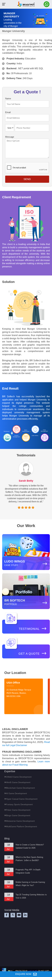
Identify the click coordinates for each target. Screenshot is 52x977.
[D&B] (4, 971)
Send (27, 179)
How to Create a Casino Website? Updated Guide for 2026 (30, 846)
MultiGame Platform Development (21, 826)
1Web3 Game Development (18, 777)
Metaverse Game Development (20, 821)
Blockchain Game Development (20, 788)
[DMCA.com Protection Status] (10, 971)
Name (8, 98)
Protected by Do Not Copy (32, 970)
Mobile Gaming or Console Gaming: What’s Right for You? (30, 883)
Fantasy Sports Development (19, 804)
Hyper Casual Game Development (21, 799)
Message (9, 137)
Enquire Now (23, 974)
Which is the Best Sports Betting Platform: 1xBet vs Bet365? (29, 858)
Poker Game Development (18, 810)
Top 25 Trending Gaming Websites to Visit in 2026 (31, 896)
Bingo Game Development (18, 815)
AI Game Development (16, 793)
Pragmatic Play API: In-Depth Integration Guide (28, 871)
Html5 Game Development (18, 782)
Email (8, 112)
